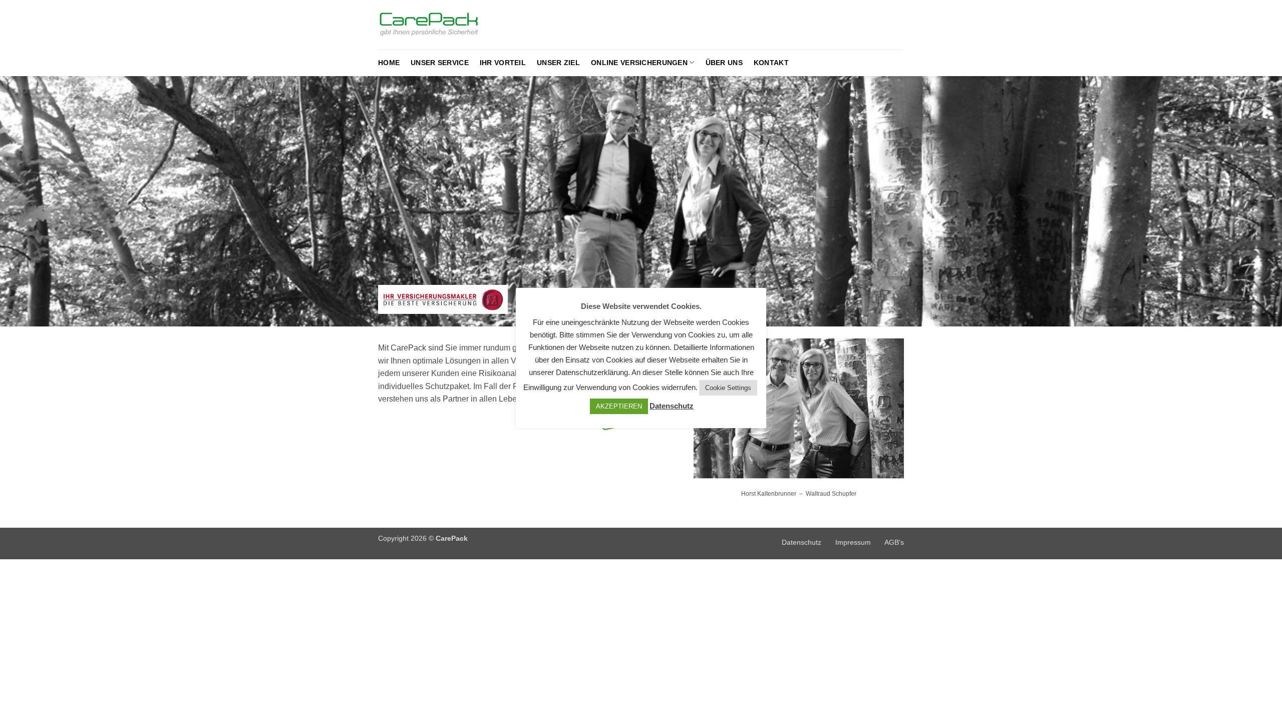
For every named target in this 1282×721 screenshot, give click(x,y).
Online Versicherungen (639, 63)
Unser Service (440, 63)
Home (389, 63)
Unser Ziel (558, 63)
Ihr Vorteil (503, 63)
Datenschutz (801, 542)
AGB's (894, 542)
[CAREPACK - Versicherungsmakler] (448, 25)
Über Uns (724, 63)
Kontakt (771, 63)
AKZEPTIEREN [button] (619, 406)
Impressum (853, 542)
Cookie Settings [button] (728, 388)
